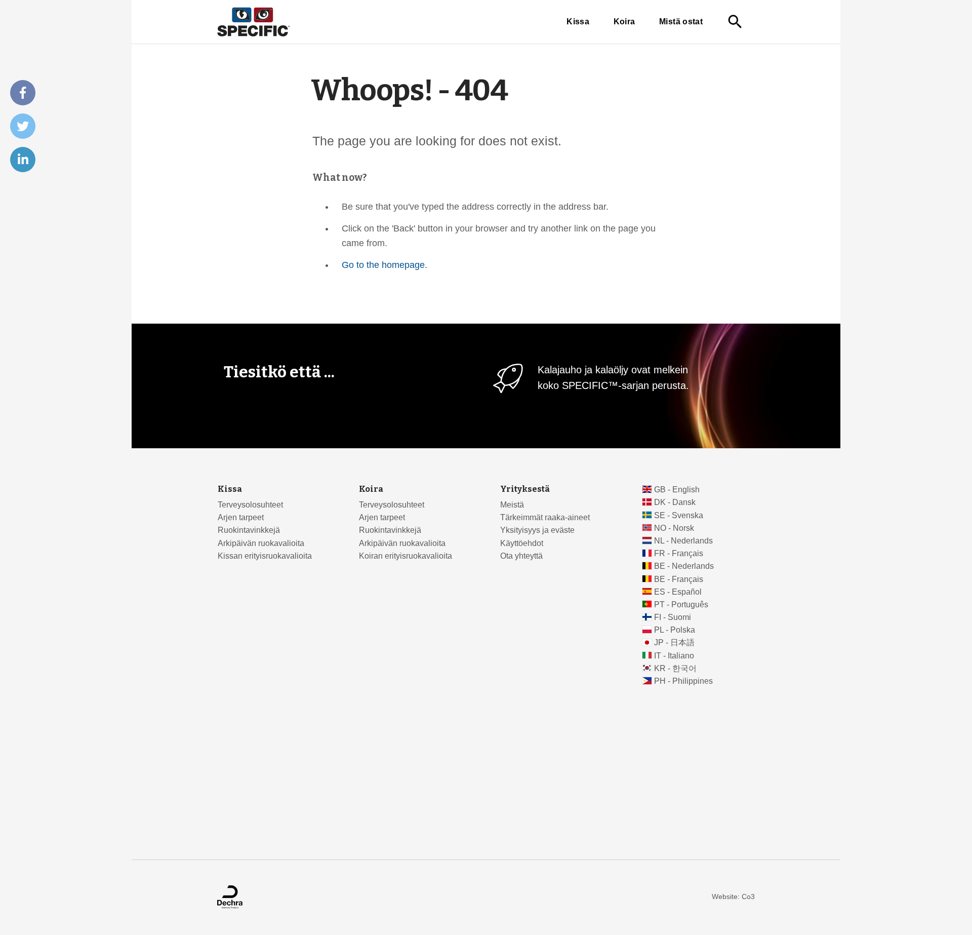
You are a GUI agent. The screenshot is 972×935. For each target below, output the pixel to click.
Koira (624, 21)
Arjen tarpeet (241, 517)
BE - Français (678, 579)
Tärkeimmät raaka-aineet (545, 517)
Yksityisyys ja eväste (537, 530)
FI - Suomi (672, 617)
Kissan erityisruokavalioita (265, 556)
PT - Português (681, 604)
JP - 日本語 (674, 642)
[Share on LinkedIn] (22, 159)
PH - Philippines (683, 681)
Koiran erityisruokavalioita (405, 556)
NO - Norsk (674, 528)
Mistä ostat (681, 21)
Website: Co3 (733, 897)
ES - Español (678, 592)
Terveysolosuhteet (250, 504)
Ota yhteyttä (521, 556)
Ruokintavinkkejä (249, 530)
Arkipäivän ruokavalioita (261, 543)
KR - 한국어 (675, 668)
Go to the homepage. (384, 265)
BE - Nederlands (684, 566)
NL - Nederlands (683, 540)
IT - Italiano (674, 655)
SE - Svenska (678, 515)
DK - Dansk (675, 502)
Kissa (577, 21)
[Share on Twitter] (22, 126)
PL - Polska (674, 630)
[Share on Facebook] (22, 92)
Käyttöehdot (521, 543)
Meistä (512, 504)
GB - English (677, 489)
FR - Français (678, 553)
